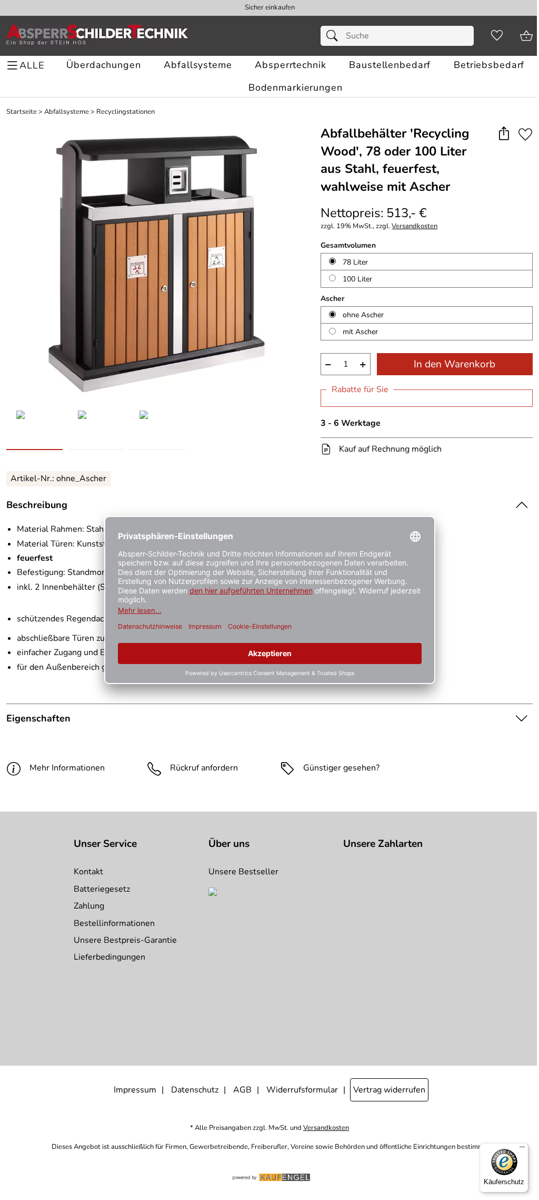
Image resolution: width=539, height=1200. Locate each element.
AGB (242, 1090)
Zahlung (89, 906)
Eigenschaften (38, 718)
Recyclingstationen (125, 112)
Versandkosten (414, 226)
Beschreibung (36, 505)
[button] (503, 134)
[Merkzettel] (497, 36)
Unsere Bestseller (243, 871)
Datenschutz (194, 1090)
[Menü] (522, 1149)
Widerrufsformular (302, 1090)
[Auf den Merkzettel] (525, 134)
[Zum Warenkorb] (526, 36)
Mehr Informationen (67, 768)
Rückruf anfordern (204, 768)
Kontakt (88, 871)
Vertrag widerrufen (389, 1090)
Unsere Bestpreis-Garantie (125, 940)
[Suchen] (335, 36)
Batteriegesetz (102, 889)
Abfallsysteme (66, 112)
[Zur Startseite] (97, 36)
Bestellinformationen (114, 923)
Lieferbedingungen (109, 957)
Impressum (135, 1090)
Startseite (21, 112)
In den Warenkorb (454, 364)
